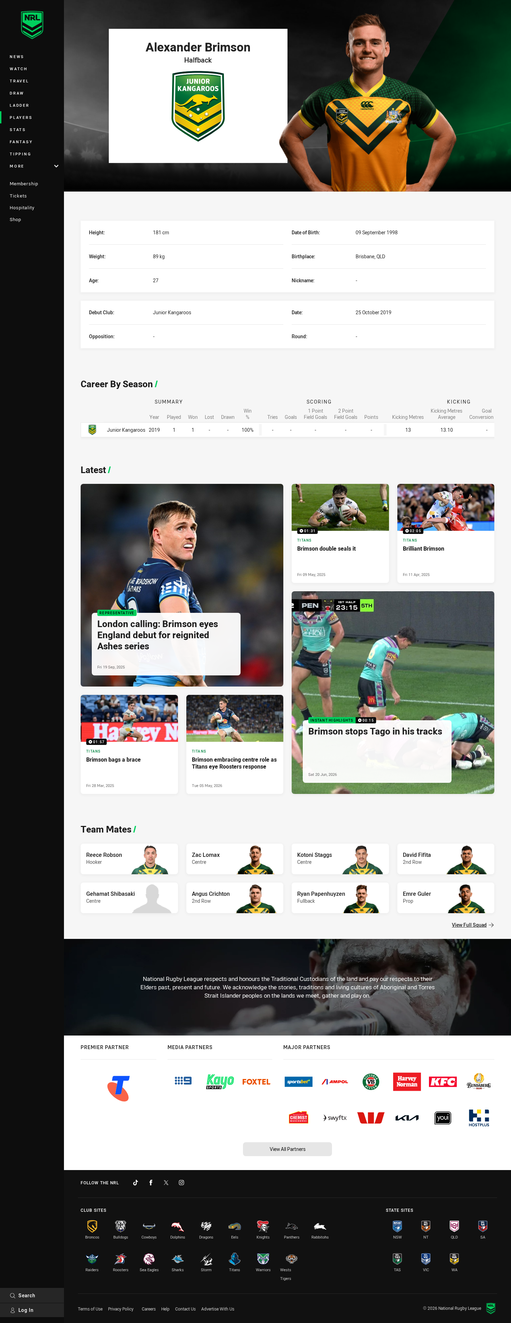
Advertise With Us (217, 1309)
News (17, 56)
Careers (149, 1309)
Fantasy (21, 141)
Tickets (18, 196)
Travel (19, 80)
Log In (26, 1310)
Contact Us (185, 1309)
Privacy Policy (120, 1309)
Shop (15, 219)
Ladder (20, 105)
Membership (24, 183)
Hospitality (22, 207)
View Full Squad (469, 925)
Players (21, 117)
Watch (19, 68)
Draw (17, 93)
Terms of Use (90, 1309)
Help (165, 1309)
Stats (18, 129)
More (17, 166)
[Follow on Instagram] (181, 1182)
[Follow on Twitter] (166, 1182)
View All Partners (288, 1149)
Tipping (20, 153)
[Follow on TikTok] (135, 1182)
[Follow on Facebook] (151, 1182)
